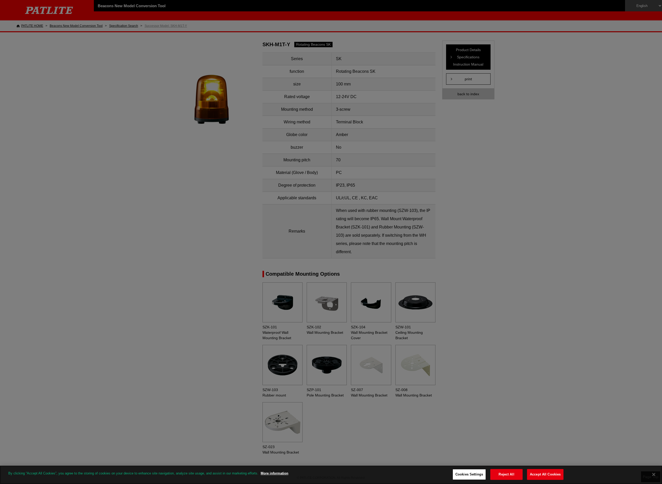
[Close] (653, 474)
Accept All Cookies (545, 474)
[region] (331, 475)
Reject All (506, 474)
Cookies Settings (469, 474)
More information (274, 473)
